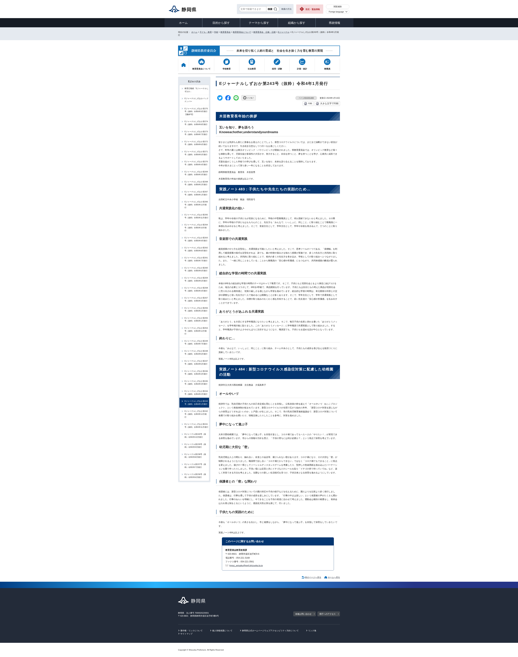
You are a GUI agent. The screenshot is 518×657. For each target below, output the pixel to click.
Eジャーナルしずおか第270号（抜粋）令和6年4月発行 (196, 163)
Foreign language (336, 12)
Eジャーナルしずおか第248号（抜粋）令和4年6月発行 (196, 352)
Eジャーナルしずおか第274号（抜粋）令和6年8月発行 (196, 122)
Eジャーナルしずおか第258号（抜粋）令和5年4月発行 (196, 289)
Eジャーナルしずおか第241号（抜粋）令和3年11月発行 (196, 425)
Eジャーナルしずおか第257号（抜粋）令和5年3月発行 (196, 299)
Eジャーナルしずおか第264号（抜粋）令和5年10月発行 (196, 228)
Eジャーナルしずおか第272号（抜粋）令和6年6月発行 (196, 143)
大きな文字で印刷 (329, 103)
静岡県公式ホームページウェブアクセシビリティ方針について (270, 630)
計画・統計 (302, 69)
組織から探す (296, 22)
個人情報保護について (222, 630)
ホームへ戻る (334, 577)
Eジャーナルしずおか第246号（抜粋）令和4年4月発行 (196, 372)
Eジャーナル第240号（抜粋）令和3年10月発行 (195, 435)
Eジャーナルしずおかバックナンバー (196, 99)
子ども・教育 (206, 32)
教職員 (327, 69)
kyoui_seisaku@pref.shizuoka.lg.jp (246, 565)
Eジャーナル (283, 32)
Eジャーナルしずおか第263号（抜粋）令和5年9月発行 (196, 239)
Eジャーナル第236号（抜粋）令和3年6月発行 (195, 475)
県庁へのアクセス (327, 614)
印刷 (310, 103)
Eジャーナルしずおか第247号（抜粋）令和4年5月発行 (196, 362)
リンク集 (312, 630)
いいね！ (250, 98)
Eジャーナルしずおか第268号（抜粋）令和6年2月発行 (196, 183)
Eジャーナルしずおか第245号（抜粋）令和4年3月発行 (196, 382)
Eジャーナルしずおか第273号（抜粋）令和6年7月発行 (196, 133)
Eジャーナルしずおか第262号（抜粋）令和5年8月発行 (196, 249)
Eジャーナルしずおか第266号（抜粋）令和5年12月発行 (196, 205)
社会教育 (252, 69)
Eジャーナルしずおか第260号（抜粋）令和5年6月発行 (196, 269)
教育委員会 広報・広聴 (264, 32)
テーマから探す (259, 22)
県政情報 (334, 22)
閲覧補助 (338, 6)
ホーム (183, 22)
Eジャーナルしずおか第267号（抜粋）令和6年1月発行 (196, 193)
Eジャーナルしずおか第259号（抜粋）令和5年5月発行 (196, 279)
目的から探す (221, 22)
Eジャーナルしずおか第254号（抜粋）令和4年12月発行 (196, 331)
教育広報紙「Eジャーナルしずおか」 (196, 89)
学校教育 (227, 69)
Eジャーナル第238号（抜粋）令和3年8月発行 (195, 455)
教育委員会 (225, 32)
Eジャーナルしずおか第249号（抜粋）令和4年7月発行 (196, 342)
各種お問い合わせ (303, 614)
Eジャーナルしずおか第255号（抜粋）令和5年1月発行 (196, 319)
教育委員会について (242, 32)
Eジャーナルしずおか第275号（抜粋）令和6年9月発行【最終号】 (196, 111)
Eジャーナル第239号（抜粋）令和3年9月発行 (195, 445)
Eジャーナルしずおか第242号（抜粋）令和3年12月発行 (196, 414)
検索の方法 (286, 9)
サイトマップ (186, 634)
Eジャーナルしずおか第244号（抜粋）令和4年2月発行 (196, 392)
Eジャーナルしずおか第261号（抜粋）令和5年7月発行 (196, 259)
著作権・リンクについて (191, 630)
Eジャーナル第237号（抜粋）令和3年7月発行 (195, 465)
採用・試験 (277, 69)
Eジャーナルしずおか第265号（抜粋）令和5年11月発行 (196, 216)
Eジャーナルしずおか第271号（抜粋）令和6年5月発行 (196, 153)
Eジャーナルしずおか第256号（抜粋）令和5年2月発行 (196, 309)
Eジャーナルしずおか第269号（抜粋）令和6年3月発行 (196, 173)
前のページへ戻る (313, 577)
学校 (216, 32)
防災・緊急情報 (313, 9)
